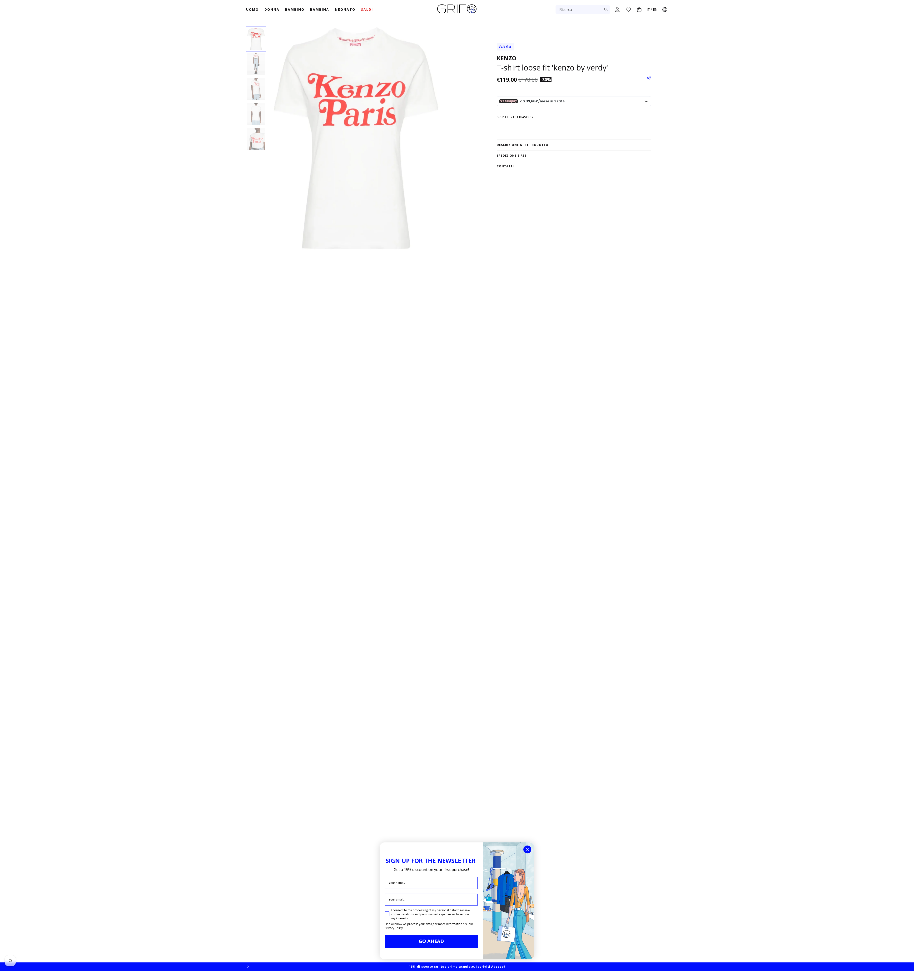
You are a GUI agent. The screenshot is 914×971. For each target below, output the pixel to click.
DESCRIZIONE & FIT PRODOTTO (522, 145)
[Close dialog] (527, 849)
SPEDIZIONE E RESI (512, 156)
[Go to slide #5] (256, 139)
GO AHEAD (431, 941)
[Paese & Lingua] (664, 9)
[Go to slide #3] (256, 89)
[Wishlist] (628, 9)
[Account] (617, 9)
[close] (248, 966)
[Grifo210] (456, 13)
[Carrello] (639, 9)
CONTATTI (505, 166)
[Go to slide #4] (256, 114)
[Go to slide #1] (256, 39)
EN (655, 9)
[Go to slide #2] (256, 64)
